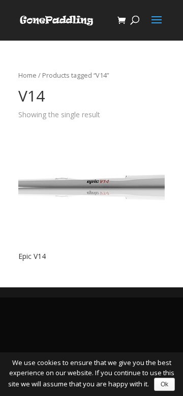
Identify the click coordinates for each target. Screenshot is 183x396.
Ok (164, 384)
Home (27, 75)
